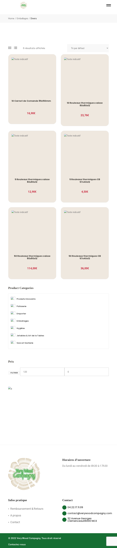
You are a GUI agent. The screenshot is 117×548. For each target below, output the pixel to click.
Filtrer (14, 373)
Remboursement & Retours (26, 508)
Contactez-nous (17, 544)
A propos (15, 515)
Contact (15, 522)
